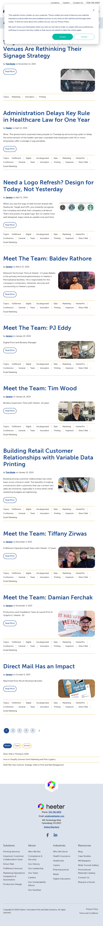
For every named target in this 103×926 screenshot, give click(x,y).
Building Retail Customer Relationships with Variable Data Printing (48, 457)
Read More (10, 72)
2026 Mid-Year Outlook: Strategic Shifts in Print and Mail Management (33, 765)
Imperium (69, 162)
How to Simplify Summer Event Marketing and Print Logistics (29, 759)
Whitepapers (84, 861)
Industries (59, 845)
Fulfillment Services (13, 869)
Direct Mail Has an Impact (39, 667)
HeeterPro (80, 158)
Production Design (12, 884)
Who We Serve (60, 852)
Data (56, 158)
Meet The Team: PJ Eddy (37, 328)
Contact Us (78, 3)
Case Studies (84, 856)
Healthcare (58, 861)
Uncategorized (42, 158)
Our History (34, 864)
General (22, 162)
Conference (8, 162)
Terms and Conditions (88, 913)
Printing (42, 97)
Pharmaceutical (61, 870)
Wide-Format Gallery (88, 865)
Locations (55, 3)
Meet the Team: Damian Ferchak (48, 598)
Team (32, 162)
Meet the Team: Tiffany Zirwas (45, 534)
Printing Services (11, 852)
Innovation (29, 97)
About (32, 845)
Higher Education (62, 879)
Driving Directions (51, 827)
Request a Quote (86, 882)
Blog (80, 852)
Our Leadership (35, 869)
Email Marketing (10, 166)
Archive (27, 746)
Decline (84, 37)
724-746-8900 (55, 812)
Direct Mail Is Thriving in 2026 (16, 754)
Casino (56, 865)
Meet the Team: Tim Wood (40, 389)
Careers (66, 3)
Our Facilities (34, 890)
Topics (17, 746)
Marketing (16, 97)
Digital (28, 158)
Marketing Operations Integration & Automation (14, 876)
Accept (63, 37)
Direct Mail (83, 162)
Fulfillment (16, 158)
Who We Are (34, 852)
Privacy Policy (92, 909)
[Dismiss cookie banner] (94, 10)
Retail (56, 874)
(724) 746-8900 (93, 3)
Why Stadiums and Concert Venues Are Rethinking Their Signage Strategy (42, 49)
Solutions (9, 845)
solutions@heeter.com (54, 816)
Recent (7, 746)
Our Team (33, 873)
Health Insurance (61, 856)
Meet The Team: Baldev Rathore (47, 259)
